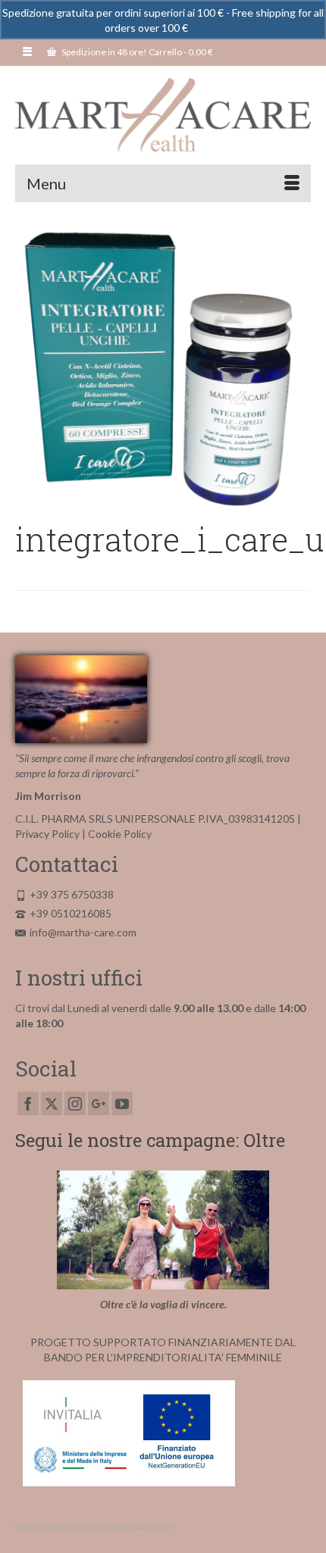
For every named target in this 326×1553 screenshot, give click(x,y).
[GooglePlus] (98, 1103)
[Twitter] (51, 1103)
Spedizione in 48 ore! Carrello (136, 52)
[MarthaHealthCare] (163, 115)
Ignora (205, 27)
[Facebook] (28, 1103)
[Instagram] (75, 1103)
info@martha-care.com (83, 932)
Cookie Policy (120, 833)
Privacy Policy (47, 833)
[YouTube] (122, 1103)
